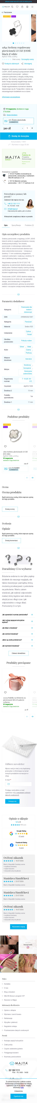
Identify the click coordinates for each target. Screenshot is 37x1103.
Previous (27, 477)
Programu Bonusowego (26, 158)
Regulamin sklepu (10, 1026)
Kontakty (7, 984)
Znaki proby (8, 1045)
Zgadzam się (18, 1096)
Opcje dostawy (12, 115)
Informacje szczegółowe (11, 97)
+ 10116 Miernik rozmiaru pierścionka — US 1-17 (21, 182)
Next (32, 477)
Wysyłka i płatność (10, 1022)
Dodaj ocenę (10, 509)
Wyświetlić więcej (18, 927)
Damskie (28, 359)
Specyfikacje (16, 225)
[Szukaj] (12, 6)
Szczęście (27, 368)
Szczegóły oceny (27, 59)
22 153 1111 (14, 1070)
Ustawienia (18, 1091)
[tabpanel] (15, 28)
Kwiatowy (27, 365)
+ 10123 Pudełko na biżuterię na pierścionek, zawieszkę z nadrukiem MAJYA (21, 176)
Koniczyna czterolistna (27, 372)
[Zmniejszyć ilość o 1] (22, 128)
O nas (6, 988)
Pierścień (28, 322)
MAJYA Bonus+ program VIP (14, 996)
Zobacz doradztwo (18, 653)
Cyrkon (28, 331)
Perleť (29, 335)
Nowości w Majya (10, 1000)
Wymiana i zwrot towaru (12, 1014)
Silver (22, 347)
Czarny (28, 350)
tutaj (22, 1087)
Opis (6, 225)
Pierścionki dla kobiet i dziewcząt (26, 309)
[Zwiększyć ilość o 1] (32, 128)
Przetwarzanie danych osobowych (16, 1030)
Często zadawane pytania (13, 1049)
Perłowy (29, 353)
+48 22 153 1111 (14, 204)
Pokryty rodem (26, 341)
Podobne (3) (29, 225)
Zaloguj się (12, 801)
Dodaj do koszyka (20, 136)
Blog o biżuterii (9, 992)
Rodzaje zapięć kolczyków (13, 1041)
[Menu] (32, 6)
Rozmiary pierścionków (12, 1057)
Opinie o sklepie (18, 818)
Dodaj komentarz (11, 540)
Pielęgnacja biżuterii (11, 1053)
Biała (29, 347)
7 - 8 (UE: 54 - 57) (27, 380)
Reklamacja (8, 1018)
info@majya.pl (13, 209)
